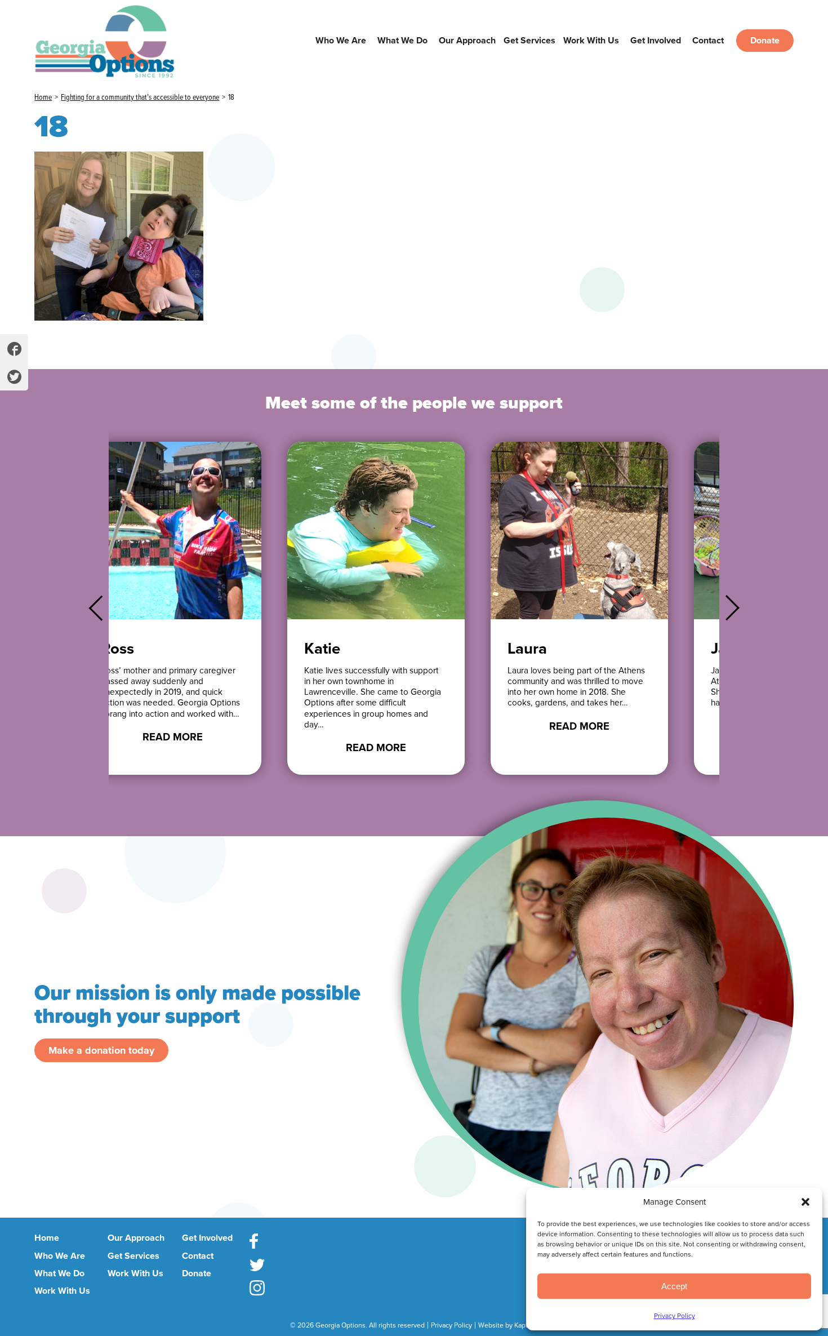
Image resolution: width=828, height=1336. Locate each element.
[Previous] (101, 608)
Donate (765, 40)
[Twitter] (257, 1266)
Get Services (529, 40)
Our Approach (467, 40)
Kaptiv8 (525, 1325)
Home (43, 97)
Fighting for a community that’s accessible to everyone (140, 97)
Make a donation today (101, 1050)
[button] (805, 1202)
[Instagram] (257, 1289)
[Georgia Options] (120, 40)
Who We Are (340, 40)
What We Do (402, 40)
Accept (674, 1286)
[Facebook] (257, 1243)
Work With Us (591, 40)
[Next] (727, 608)
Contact (708, 40)
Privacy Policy (674, 1316)
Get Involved (655, 40)
